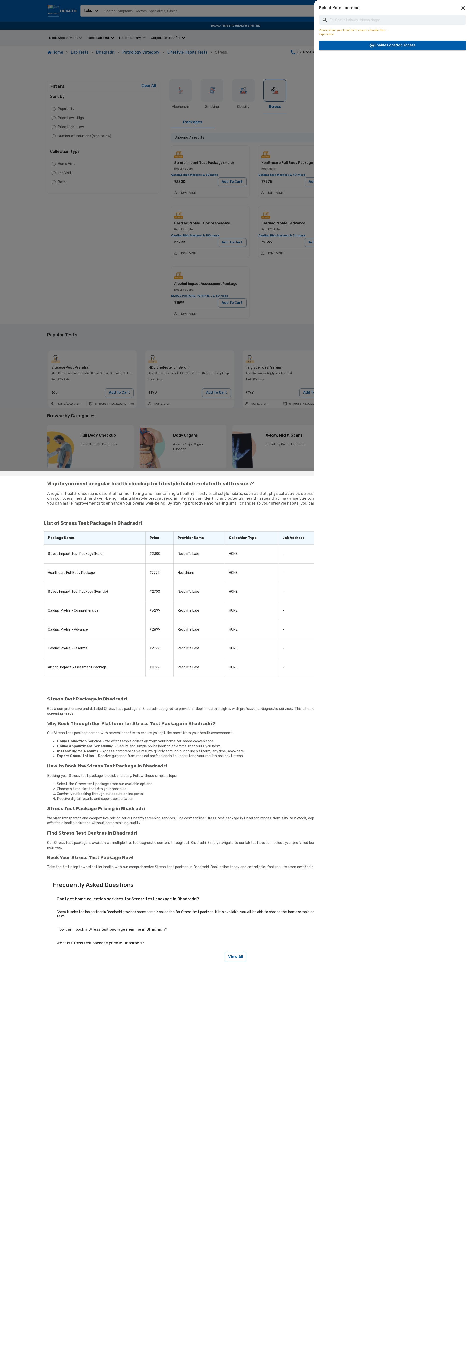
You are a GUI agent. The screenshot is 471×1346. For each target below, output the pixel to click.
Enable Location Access (395, 45)
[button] (463, 8)
